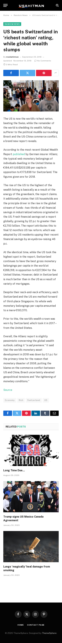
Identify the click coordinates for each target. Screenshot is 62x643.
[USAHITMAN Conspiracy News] (31, 5)
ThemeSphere (49, 633)
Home (21, 625)
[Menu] (5, 5)
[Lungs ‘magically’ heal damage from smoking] (31, 546)
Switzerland (33, 400)
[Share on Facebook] (11, 73)
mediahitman (12, 57)
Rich (21, 400)
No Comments (44, 61)
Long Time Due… (14, 470)
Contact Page (35, 625)
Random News (12, 24)
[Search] (57, 5)
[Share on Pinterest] (44, 73)
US (45, 400)
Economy (10, 400)
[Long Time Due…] (31, 450)
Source (7, 390)
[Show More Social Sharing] (55, 73)
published (19, 154)
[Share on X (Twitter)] (27, 73)
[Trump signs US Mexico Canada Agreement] (31, 496)
